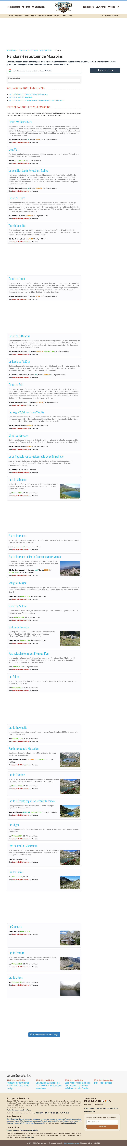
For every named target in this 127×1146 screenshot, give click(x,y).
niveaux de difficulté (69, 1123)
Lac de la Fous (16, 977)
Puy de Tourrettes (17, 535)
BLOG (70, 15)
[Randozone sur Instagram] (96, 1102)
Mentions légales (13, 1130)
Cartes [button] (64, 15)
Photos (27, 15)
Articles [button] (33, 15)
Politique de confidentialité (29, 1130)
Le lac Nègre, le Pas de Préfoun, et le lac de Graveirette (36, 456)
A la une (99, 1108)
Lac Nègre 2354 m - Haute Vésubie (26, 412)
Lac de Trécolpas (17, 774)
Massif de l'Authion (18, 606)
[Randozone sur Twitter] (89, 1102)
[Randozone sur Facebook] (85, 1102)
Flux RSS (106, 1108)
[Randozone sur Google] (106, 1102)
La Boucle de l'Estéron (19, 361)
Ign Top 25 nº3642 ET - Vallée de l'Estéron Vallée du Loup (28, 94)
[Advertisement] (63, 34)
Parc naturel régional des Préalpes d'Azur (29, 653)
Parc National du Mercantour (23, 845)
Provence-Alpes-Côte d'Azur (28, 50)
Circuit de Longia (17, 278)
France (27, 6)
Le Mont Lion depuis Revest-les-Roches (28, 170)
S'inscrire (115, 15)
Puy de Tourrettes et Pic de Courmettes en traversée (35, 556)
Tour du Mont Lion (17, 225)
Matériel (102, 6)
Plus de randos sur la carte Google (45, 1034)
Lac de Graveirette (18, 727)
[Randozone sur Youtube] (99, 1102)
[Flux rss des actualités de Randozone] (110, 1102)
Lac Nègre (14, 824)
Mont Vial (13, 149)
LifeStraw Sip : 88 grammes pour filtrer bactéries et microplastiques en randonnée (48, 1085)
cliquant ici (29, 1137)
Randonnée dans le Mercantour (24, 748)
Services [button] (57, 15)
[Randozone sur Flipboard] (103, 1102)
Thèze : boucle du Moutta (103, 1082)
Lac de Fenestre (16, 952)
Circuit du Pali (16, 384)
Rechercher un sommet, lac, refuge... (19, 1110)
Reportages (89, 6)
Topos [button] (11, 15)
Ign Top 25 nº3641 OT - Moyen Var (20, 97)
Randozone (12, 50)
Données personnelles (71, 1143)
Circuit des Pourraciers (20, 122)
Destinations (40, 6)
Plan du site (114, 1108)
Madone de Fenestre (19, 627)
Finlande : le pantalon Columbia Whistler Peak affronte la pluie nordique (18, 1085)
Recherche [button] (19, 15)
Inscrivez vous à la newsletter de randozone (101, 1117)
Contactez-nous (89, 1111)
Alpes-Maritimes (46, 50)
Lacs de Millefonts (17, 479)
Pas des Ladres (16, 872)
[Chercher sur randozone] (118, 6)
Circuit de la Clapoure (19, 336)
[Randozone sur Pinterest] (92, 1102)
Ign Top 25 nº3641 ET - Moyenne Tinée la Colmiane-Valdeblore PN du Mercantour (36, 100)
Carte (112, 6)
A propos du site (89, 1108)
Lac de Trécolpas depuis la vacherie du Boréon (32, 801)
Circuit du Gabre (17, 198)
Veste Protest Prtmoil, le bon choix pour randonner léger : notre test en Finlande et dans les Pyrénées (77, 1085)
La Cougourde (15, 926)
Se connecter (106, 15)
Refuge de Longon (17, 583)
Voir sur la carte (106, 70)
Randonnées (15, 6)
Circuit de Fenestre (18, 435)
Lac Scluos (14, 676)
